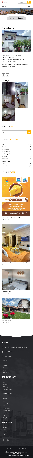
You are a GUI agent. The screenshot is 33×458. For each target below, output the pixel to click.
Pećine (4, 406)
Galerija (5, 429)
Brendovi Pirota (16, 161)
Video (4, 434)
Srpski (5, 2)
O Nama (5, 365)
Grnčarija (5, 384)
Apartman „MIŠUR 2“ (7, 320)
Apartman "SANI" (6, 291)
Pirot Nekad (6, 372)
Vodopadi (5, 413)
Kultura (16, 163)
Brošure (5, 427)
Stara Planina (6, 410)
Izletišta (5, 398)
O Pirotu (5, 370)
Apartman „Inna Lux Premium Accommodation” (14, 263)
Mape (4, 432)
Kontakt (5, 368)
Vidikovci (5, 415)
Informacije (16, 158)
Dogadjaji (14, 452)
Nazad (12, 18)
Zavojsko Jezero (7, 418)
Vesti (16, 144)
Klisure (4, 401)
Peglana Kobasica (7, 389)
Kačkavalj (5, 387)
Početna (7, 452)
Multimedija (16, 166)
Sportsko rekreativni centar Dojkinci (17, 455)
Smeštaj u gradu (16, 154)
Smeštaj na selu (16, 151)
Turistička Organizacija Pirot (14, 449)
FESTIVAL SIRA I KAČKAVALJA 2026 (11, 217)
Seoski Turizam (7, 408)
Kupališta (5, 403)
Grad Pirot (16, 146)
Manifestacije (16, 149)
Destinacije (16, 156)
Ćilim (4, 382)
